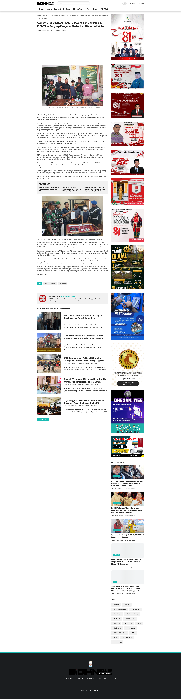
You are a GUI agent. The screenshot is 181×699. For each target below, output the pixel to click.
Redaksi (132, 3)
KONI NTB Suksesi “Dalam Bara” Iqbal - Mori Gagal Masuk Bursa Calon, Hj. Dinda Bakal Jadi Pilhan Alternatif (126, 510)
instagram (102, 678)
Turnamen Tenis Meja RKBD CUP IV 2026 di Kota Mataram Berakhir (127, 536)
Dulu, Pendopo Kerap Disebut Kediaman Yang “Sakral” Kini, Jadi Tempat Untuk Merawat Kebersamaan (126, 562)
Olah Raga (117, 503)
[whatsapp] (137, 9)
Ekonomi (127, 604)
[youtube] (143, 9)
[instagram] (140, 9)
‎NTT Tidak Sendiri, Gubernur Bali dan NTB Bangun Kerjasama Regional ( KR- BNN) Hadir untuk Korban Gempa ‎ (127, 483)
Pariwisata (117, 628)
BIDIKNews (97, 690)
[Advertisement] (72, 50)
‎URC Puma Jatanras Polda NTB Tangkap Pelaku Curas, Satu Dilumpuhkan (49, 189)
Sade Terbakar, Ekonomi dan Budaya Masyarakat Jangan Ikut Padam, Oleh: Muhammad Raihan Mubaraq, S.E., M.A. (126, 588)
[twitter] (134, 9)
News (95, 9)
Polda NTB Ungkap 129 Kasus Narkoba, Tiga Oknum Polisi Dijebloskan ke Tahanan (85, 380)
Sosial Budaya (127, 637)
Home (41, 9)
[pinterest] (49, 288)
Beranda (39, 15)
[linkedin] (53, 288)
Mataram (117, 618)
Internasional (59, 9)
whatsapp (90, 678)
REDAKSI (92, 683)
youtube (113, 678)
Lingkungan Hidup (132, 614)
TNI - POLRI (46, 15)
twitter (80, 678)
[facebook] (131, 9)
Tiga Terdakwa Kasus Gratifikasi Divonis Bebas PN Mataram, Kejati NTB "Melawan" (72, 189)
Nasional (49, 9)
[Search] (88, 3)
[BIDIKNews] (45, 4)
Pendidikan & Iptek (120, 633)
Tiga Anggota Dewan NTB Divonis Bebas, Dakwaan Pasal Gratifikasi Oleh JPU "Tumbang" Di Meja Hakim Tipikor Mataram (85, 401)
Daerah (68, 9)
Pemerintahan (131, 628)
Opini (88, 9)
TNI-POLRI (104, 9)
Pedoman (141, 3)
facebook (69, 678)
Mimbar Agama (78, 9)
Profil (115, 637)
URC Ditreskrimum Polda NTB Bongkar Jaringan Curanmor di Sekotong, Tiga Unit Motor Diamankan (95, 189)
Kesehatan (117, 614)
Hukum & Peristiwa (49, 283)
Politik (133, 633)
